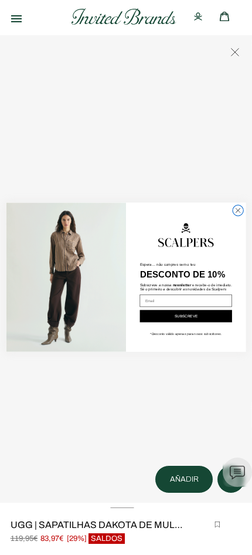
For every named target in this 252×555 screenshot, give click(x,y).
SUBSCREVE (186, 316)
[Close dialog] (238, 210)
